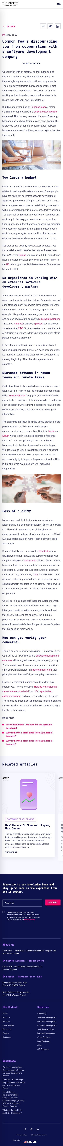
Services (6, 1021)
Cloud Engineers (44, 1037)
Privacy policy (22, 1135)
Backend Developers (46, 1033)
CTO (20, 328)
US (8, 264)
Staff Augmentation (45, 1029)
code (35, 574)
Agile (52, 431)
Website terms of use (38, 1135)
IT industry (44, 551)
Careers (5, 1033)
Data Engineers (43, 1041)
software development (45, 111)
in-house (35, 107)
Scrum (5, 436)
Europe (22, 255)
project (19, 323)
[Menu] (58, 4)
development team (42, 670)
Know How (6, 1029)
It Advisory (41, 1013)
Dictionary (6, 1037)
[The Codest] (10, 5)
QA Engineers (43, 1049)
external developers (49, 319)
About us (6, 1017)
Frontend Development (47, 1025)
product (39, 323)
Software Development (47, 1017)
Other (39, 1045)
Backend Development (47, 1021)
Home (4, 1013)
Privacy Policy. (29, 919)
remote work (30, 560)
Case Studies (8, 1025)
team (43, 107)
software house (17, 395)
